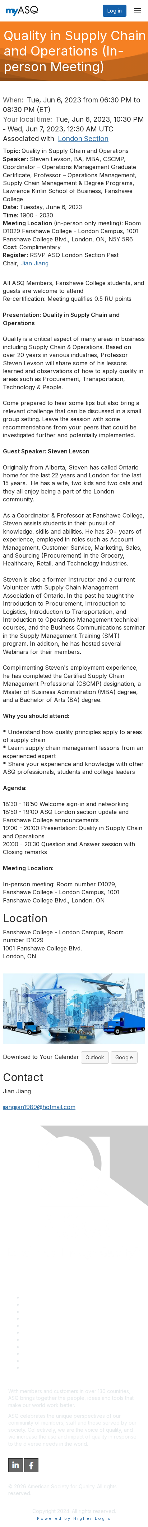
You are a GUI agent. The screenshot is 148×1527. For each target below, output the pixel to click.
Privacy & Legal (41, 1304)
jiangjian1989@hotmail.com (39, 1107)
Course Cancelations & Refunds (60, 1347)
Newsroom (35, 1367)
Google (124, 1057)
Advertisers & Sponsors (50, 1353)
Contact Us (35, 1339)
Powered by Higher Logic (74, 1518)
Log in (114, 11)
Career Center (40, 1312)
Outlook (94, 1057)
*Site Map (35, 1361)
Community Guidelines (49, 1326)
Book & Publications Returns (56, 1332)
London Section (83, 138)
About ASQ (35, 1297)
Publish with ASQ (42, 1318)
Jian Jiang (34, 263)
